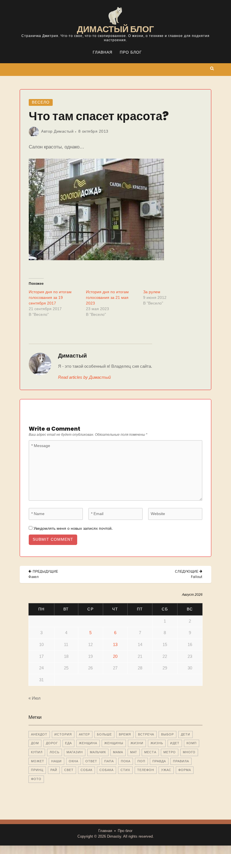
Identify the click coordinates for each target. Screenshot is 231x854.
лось (54, 752)
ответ (91, 761)
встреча (146, 734)
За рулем (151, 292)
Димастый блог (115, 29)
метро (169, 752)
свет (69, 770)
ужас (166, 770)
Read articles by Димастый (84, 377)
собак (86, 770)
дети (185, 734)
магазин (74, 752)
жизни (136, 743)
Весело (41, 102)
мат (133, 752)
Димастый (64, 131)
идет (174, 743)
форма (184, 770)
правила (181, 761)
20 (115, 656)
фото (36, 779)
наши (56, 761)
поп (141, 761)
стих (125, 770)
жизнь (156, 743)
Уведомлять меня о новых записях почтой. (73, 528)
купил (37, 752)
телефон (145, 770)
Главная (102, 52)
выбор (167, 734)
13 (115, 644)
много (189, 752)
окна (73, 761)
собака (106, 770)
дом (35, 743)
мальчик (98, 752)
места (150, 752)
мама (118, 752)
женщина (88, 743)
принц (37, 770)
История (63, 734)
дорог (52, 743)
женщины (113, 743)
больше (104, 734)
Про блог (131, 52)
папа (109, 761)
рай (53, 770)
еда (68, 743)
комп (191, 743)
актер (84, 734)
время (125, 734)
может (37, 761)
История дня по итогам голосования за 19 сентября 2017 (50, 297)
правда (159, 761)
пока (125, 761)
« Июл (34, 698)
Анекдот (39, 734)
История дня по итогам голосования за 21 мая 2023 (107, 297)
